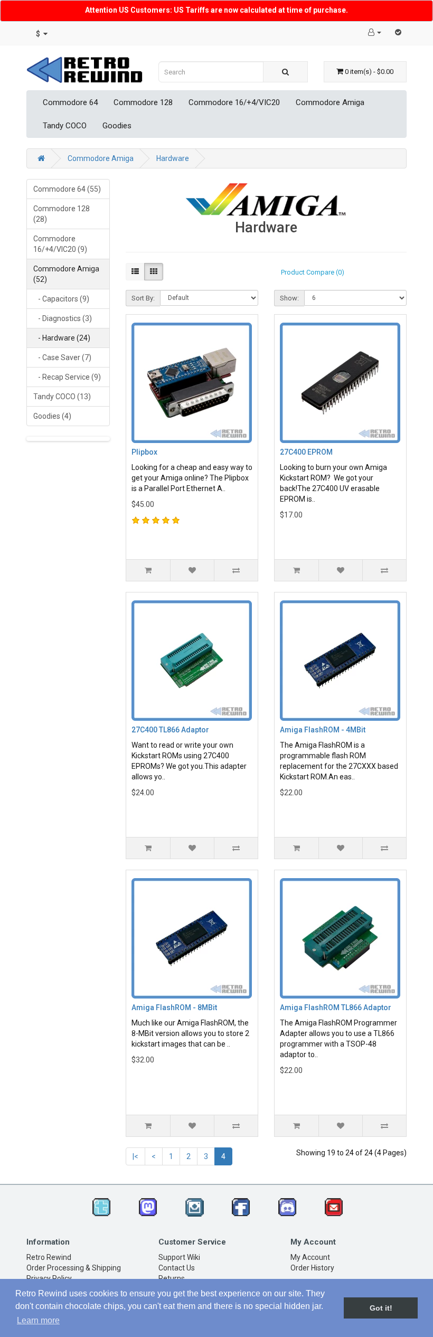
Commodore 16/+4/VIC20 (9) (60, 243)
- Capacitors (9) (61, 299)
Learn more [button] (38, 1320)
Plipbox (144, 452)
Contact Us (176, 1268)
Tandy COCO (65, 125)
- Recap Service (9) (67, 377)
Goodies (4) (52, 416)
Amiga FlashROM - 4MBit (322, 730)
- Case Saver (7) (62, 357)
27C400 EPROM (306, 452)
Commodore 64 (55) (67, 189)
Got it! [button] (381, 1308)
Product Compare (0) (312, 272)
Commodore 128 (143, 102)
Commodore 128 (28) (61, 213)
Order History (312, 1268)
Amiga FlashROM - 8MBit (174, 1007)
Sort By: (143, 298)
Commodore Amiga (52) (66, 274)
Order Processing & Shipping (73, 1268)
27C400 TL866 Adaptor (170, 730)
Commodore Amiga (330, 102)
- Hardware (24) (61, 338)
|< (135, 1156)
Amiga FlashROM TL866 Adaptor (335, 1007)
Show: (289, 298)
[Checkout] (398, 32)
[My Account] (374, 32)
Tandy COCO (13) (62, 396)
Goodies (116, 125)
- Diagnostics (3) (62, 318)
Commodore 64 (70, 102)
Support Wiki (179, 1257)
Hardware (172, 158)
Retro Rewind (48, 1257)
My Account (310, 1257)
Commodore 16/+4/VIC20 (234, 102)
